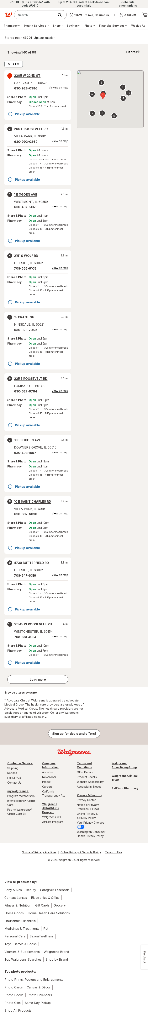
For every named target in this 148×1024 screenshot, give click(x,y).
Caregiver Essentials (54, 890)
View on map (60, 141)
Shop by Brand (56, 959)
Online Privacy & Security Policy (87, 815)
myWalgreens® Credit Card (21, 802)
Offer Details (85, 772)
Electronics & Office (45, 898)
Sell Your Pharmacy (125, 788)
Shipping (12, 768)
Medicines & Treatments (21, 928)
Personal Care (14, 936)
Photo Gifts (12, 1003)
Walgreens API (51, 817)
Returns (12, 773)
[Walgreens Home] (8, 15)
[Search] (61, 15)
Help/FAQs (14, 777)
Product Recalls (87, 777)
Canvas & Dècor (38, 987)
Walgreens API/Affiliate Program (50, 808)
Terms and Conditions (84, 765)
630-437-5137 (25, 207)
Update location (44, 38)
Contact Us (14, 782)
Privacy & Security (89, 795)
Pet (45, 928)
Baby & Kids (13, 890)
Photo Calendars (40, 995)
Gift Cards (42, 905)
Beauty (31, 890)
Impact (46, 781)
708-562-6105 (25, 268)
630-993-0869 (26, 142)
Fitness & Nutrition (17, 905)
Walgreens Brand (56, 952)
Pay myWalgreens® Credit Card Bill (19, 811)
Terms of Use (113, 852)
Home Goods (14, 913)
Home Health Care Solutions (49, 913)
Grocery (60, 905)
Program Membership (21, 796)
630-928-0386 (25, 88)
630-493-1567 (25, 453)
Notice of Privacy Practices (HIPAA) (88, 806)
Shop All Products (17, 1010)
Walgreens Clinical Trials (125, 777)
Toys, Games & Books (20, 944)
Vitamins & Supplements (22, 952)
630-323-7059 (25, 330)
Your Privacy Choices (90, 822)
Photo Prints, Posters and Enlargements (33, 979)
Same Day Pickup (38, 1003)
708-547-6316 (25, 575)
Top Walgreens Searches (22, 959)
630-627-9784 (25, 391)
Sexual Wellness (41, 936)
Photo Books (14, 995)
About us (47, 772)
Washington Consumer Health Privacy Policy (91, 834)
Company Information (50, 765)
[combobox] (35, 14)
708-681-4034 (25, 637)
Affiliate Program (52, 821)
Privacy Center (86, 800)
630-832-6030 (25, 514)
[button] (128, 15)
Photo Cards (13, 987)
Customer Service (20, 763)
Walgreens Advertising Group (124, 765)
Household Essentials (20, 921)
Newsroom (49, 777)
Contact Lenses (15, 898)
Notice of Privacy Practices (39, 852)
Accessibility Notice (89, 786)
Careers (47, 786)
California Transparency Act (53, 793)
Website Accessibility (90, 781)
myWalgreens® (18, 791)
